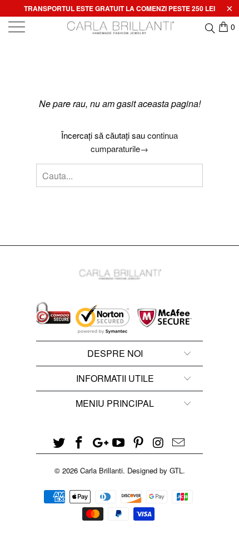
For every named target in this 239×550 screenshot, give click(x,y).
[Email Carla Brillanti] (178, 442)
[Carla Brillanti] (120, 28)
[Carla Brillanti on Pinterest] (139, 442)
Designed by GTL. (156, 470)
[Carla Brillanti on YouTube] (119, 442)
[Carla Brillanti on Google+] (99, 442)
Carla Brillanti (101, 470)
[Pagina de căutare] (209, 26)
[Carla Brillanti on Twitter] (59, 442)
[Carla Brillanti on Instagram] (159, 442)
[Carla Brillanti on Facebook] (79, 442)
